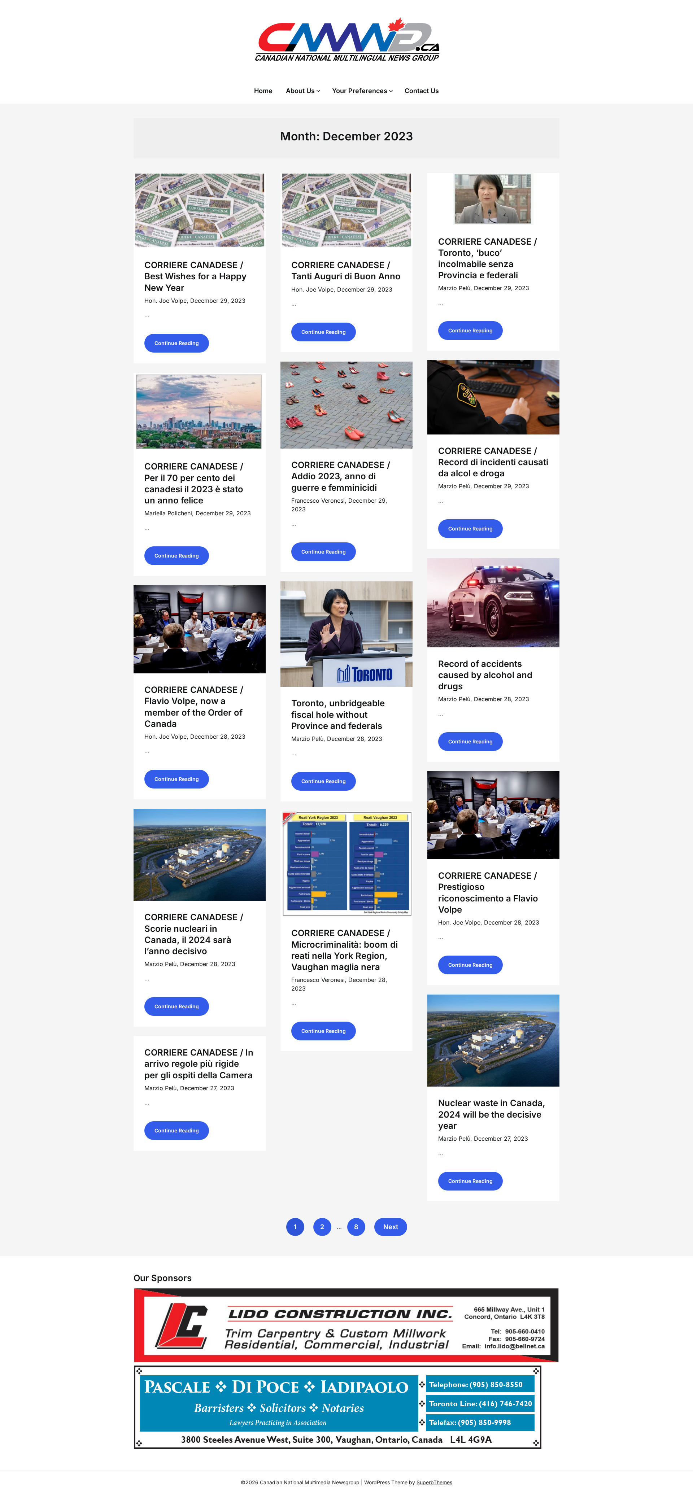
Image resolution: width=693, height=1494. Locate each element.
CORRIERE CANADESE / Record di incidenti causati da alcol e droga (493, 462)
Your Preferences (359, 91)
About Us (300, 91)
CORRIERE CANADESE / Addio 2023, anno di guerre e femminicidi (340, 476)
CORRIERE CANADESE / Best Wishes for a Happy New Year (195, 276)
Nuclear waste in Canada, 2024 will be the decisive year (491, 1114)
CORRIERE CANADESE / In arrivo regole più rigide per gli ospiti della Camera (198, 1063)
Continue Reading (176, 343)
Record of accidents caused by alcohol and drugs (485, 675)
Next (390, 1227)
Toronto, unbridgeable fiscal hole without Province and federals (338, 714)
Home (263, 91)
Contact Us (422, 91)
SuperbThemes (434, 1482)
